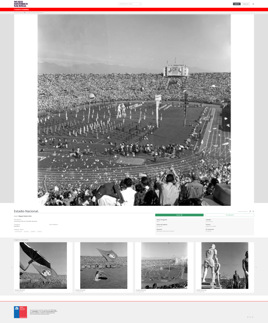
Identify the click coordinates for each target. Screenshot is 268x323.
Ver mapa (53, 310)
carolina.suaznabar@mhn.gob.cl (49, 311)
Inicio (25, 12)
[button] (12, 267)
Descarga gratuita (230, 215)
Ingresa (237, 4)
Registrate (246, 4)
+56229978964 (35, 311)
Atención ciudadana (34, 312)
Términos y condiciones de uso (47, 312)
